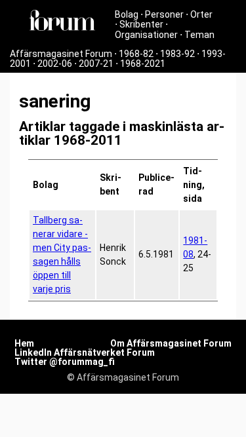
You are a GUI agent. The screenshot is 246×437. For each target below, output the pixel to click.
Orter (201, 14)
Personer (164, 14)
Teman (199, 34)
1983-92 (177, 53)
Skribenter (141, 24)
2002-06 (54, 63)
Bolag (126, 14)
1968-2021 (142, 63)
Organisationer (146, 34)
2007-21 (96, 63)
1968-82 (136, 53)
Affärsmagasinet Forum (61, 53)
